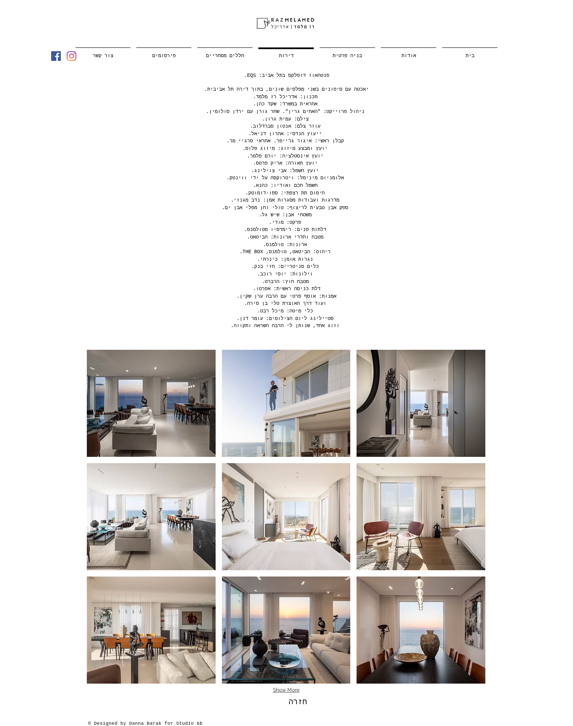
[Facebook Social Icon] (56, 56)
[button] (151, 403)
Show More (286, 690)
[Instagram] (71, 56)
